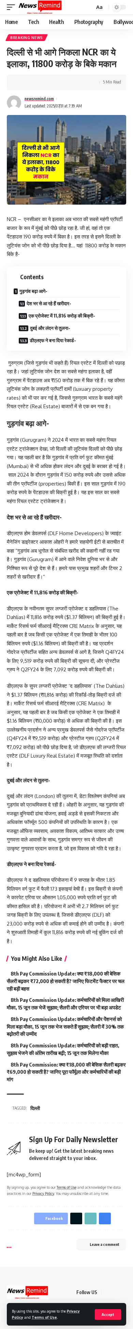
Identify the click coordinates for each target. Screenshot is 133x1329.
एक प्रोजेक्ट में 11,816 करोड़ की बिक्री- (62, 316)
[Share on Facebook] (22, 82)
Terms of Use (44, 1317)
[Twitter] (116, 1292)
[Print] (54, 82)
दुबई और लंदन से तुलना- (50, 328)
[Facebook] (108, 1292)
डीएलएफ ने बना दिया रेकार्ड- (53, 340)
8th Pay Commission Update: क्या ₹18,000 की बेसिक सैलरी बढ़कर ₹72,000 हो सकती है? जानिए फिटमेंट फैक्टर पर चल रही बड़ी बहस (65, 981)
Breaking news (26, 38)
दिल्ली (35, 1108)
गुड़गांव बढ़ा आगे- (33, 291)
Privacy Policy (43, 1193)
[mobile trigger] (12, 7)
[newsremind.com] (40, 7)
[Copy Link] (43, 82)
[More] (64, 82)
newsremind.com (39, 98)
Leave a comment (104, 1244)
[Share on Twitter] (33, 82)
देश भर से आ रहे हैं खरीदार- (49, 303)
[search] (89, 7)
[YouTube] (124, 1292)
